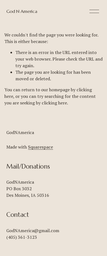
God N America (21, 11)
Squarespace (40, 147)
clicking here (54, 103)
